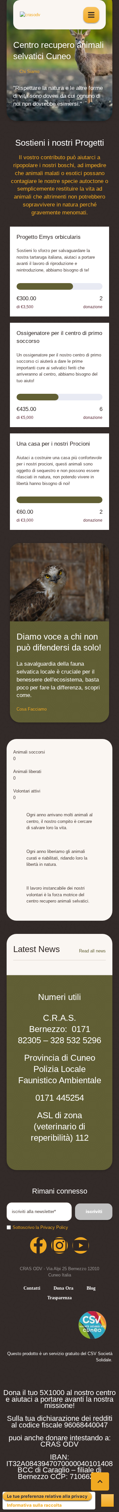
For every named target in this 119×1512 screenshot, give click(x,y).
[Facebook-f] (38, 1245)
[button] (29, 71)
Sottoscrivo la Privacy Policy (40, 1227)
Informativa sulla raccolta (34, 1505)
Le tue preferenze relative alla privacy (47, 1496)
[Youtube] (80, 1245)
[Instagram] (59, 1245)
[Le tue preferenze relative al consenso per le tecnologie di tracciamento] (107, 1500)
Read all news (92, 950)
